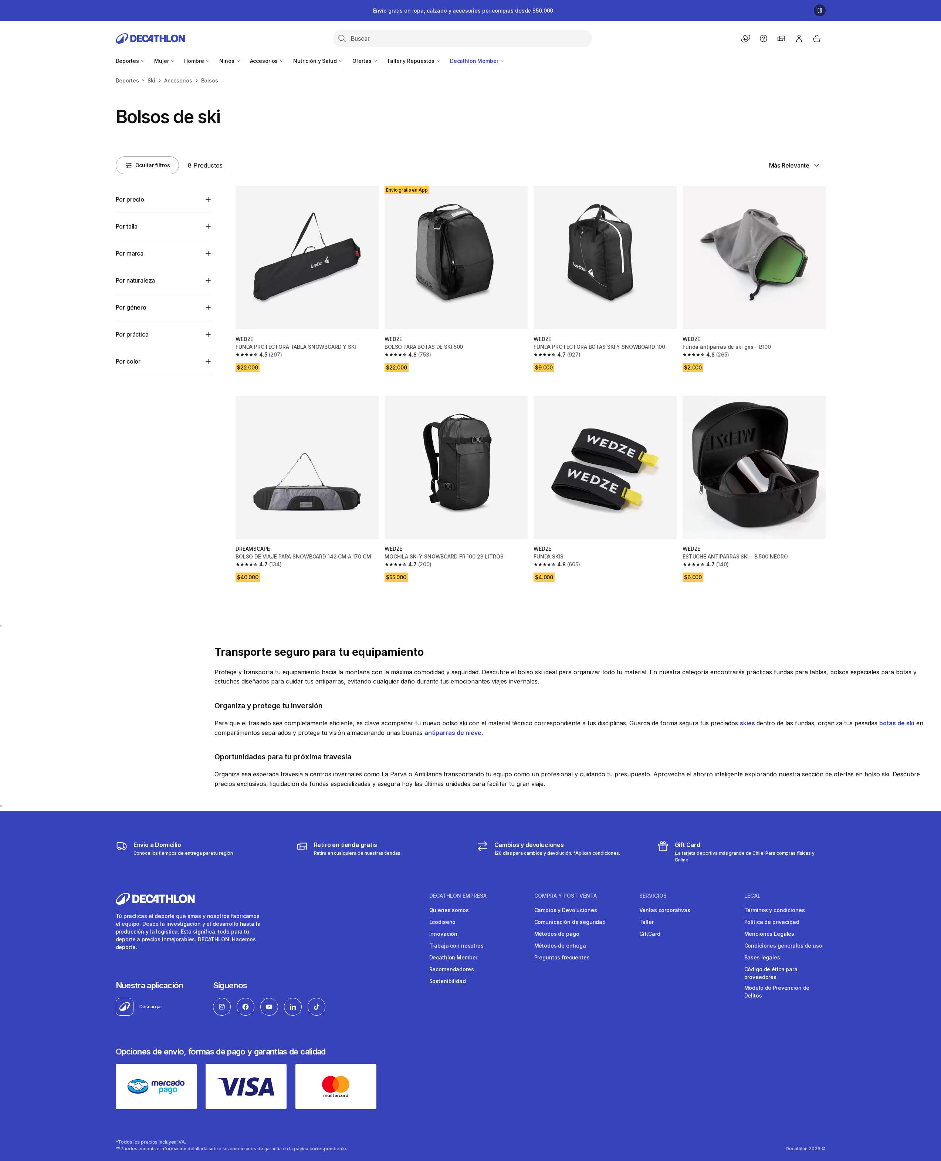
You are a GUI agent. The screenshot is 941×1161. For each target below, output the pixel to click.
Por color (128, 361)
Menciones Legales (769, 934)
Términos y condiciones (774, 910)
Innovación (443, 934)
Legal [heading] (752, 896)
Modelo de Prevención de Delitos (777, 992)
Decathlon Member (475, 61)
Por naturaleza (135, 280)
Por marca (130, 253)
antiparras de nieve (452, 732)
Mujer (162, 61)
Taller (646, 922)
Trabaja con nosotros (456, 945)
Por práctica (132, 334)
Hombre (194, 61)
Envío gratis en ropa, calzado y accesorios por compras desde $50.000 (463, 10)
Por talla (127, 226)
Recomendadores (451, 969)
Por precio (130, 199)
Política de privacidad (771, 922)
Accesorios (264, 61)
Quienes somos (449, 910)
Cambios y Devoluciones (565, 910)
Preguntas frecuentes (562, 957)
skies (748, 723)
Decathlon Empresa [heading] (458, 896)
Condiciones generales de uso (783, 945)
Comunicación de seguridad (570, 922)
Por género (131, 307)
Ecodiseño (442, 922)
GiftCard (649, 934)
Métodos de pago (556, 934)
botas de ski (896, 723)
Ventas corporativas (664, 910)
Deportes (128, 61)
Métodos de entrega (560, 945)
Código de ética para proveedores (771, 973)
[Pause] (820, 10)
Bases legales (762, 957)
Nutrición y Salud (315, 61)
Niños (227, 61)
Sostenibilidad (447, 981)
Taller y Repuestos (411, 61)
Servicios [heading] (653, 896)
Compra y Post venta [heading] (565, 896)
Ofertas (362, 61)
